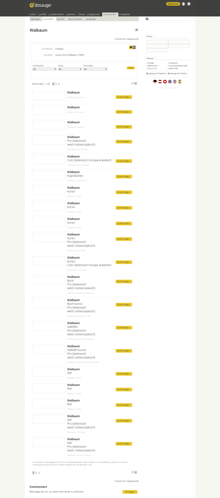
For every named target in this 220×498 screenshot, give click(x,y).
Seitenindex (173, 68)
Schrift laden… (124, 96)
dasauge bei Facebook (157, 73)
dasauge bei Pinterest (178, 73)
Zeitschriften (75, 19)
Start (33, 14)
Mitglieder (124, 14)
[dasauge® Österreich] (160, 81)
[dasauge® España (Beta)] (180, 81)
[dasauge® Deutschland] (155, 81)
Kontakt (151, 63)
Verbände (91, 19)
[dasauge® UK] (170, 81)
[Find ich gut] (131, 47)
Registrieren (173, 3)
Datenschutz (153, 65)
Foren (82, 14)
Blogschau (94, 14)
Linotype (59, 48)
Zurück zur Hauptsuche (127, 38)
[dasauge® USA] (175, 81)
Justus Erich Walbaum (66, 54)
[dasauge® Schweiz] (165, 81)
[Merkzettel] (189, 4)
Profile (43, 14)
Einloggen (130, 491)
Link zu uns (152, 68)
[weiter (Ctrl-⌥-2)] (135, 83)
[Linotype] (157, 50)
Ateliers (71, 14)
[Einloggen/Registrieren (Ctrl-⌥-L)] (183, 4)
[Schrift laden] (48, 95)
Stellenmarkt (57, 14)
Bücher (61, 19)
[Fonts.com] (157, 42)
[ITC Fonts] (179, 42)
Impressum (173, 63)
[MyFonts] (179, 46)
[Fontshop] (157, 46)
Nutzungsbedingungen (178, 65)
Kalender (35, 19)
